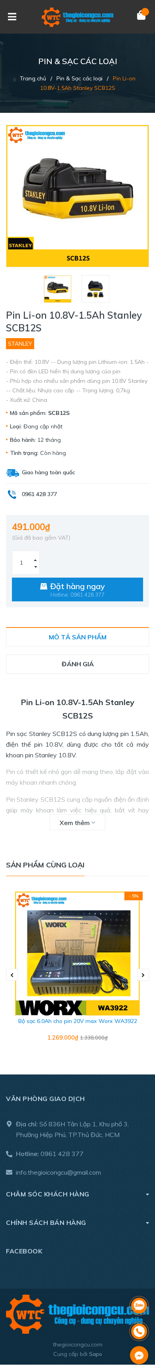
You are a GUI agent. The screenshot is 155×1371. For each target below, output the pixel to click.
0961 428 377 (62, 1154)
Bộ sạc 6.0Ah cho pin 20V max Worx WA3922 (77, 1021)
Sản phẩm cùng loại (45, 864)
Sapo (95, 1354)
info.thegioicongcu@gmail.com (58, 1172)
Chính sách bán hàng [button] (46, 1222)
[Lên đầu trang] (139, 1285)
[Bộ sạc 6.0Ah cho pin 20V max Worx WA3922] (77, 953)
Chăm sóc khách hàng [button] (47, 1194)
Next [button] (143, 975)
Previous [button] (12, 975)
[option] (59, 289)
